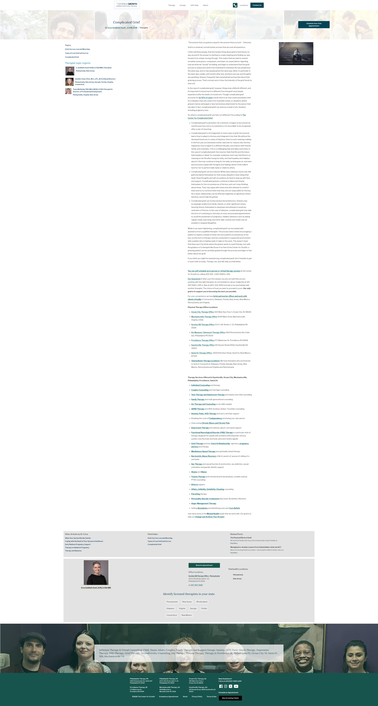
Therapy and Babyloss (73, 551)
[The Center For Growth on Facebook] (221, 686)
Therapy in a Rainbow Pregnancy (77, 548)
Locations (244, 5)
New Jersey (187, 602)
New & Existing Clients (230, 698)
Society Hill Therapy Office (202, 325)
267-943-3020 (197, 585)
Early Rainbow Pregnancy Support (78, 544)
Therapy (171, 5)
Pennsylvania (172, 602)
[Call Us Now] (235, 5)
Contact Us (257, 5)
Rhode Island (201, 602)
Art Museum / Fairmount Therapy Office (208, 332)
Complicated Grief (72, 57)
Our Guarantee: (194, 279)
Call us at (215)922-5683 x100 (230, 681)
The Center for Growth (146, 697)
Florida (204, 608)
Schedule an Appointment (168, 697)
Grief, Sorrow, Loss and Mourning (77, 49)
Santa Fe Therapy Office (201, 353)
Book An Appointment (204, 565)
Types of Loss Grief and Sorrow (76, 53)
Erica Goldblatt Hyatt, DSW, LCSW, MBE (96, 588)
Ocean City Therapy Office (202, 312)
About (205, 5)
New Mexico (187, 615)
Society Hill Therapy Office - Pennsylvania (204, 576)
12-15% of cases (206, 98)
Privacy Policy (197, 697)
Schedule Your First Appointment (313, 24)
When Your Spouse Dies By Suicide (78, 538)
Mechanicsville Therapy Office (204, 317)
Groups (183, 5)
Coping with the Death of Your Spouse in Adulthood (84, 541)
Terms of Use (211, 697)
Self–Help (194, 5)
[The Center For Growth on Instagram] (225, 686)
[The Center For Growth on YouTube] (235, 686)
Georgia (193, 608)
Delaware (170, 608)
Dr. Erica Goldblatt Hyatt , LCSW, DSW (121, 28)
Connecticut (172, 615)
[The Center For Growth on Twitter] (230, 686)
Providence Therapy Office (202, 340)
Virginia (182, 608)
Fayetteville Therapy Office (203, 345)
